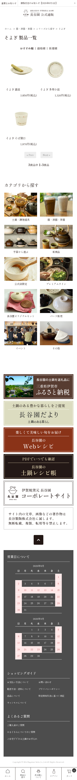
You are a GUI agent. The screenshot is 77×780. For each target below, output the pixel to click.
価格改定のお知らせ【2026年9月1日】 (39, 2)
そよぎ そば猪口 (16, 138)
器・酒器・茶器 (24, 28)
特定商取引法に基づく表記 (51, 695)
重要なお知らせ (8, 3)
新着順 (53, 48)
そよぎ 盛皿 (13, 89)
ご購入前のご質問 (15, 725)
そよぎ (62, 28)
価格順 (41, 48)
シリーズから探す (45, 28)
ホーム (8, 28)
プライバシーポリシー (49, 688)
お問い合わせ (44, 682)
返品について (13, 695)
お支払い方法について (18, 682)
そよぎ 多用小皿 (50, 89)
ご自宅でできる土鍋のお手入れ (22, 738)
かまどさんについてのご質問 (21, 731)
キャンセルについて (17, 702)
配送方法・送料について (19, 688)
